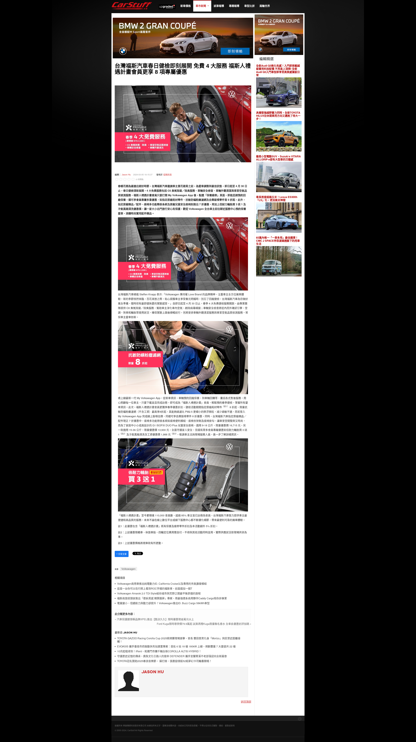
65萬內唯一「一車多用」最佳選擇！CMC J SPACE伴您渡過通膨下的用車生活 (278, 240)
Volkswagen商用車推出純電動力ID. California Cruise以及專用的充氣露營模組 (162, 583)
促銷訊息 (167, 174)
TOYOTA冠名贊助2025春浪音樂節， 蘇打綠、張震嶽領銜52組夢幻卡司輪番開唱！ (164, 661)
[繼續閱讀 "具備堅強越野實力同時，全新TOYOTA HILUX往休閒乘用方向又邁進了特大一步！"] (279, 137)
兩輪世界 (265, 6)
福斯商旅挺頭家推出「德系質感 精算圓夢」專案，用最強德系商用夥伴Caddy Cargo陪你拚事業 (172, 598)
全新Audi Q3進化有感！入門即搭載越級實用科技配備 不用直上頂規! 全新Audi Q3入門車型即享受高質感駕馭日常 (278, 70)
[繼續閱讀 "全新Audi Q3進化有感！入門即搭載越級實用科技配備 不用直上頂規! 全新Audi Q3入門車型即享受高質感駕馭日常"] (279, 93)
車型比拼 (249, 6)
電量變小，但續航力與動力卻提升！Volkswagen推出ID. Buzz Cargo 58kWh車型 (163, 603)
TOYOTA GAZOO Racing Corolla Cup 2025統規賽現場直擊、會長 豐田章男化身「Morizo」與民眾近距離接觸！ (178, 640)
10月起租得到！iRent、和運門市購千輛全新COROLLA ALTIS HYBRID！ (159, 651)
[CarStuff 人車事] (131, 1)
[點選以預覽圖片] (183, 123)
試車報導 (219, 6)
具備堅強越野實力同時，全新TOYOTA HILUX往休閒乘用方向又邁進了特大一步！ (278, 115)
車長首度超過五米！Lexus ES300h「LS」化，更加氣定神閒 (276, 198)
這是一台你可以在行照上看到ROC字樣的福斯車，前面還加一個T (154, 588)
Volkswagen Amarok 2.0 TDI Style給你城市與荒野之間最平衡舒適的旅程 (159, 593)
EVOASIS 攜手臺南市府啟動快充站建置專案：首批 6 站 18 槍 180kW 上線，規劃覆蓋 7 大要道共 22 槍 (176, 646)
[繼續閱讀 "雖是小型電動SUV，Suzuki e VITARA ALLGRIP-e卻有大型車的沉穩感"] (279, 177)
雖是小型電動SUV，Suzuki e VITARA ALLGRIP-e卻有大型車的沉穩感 (278, 158)
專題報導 (234, 6)
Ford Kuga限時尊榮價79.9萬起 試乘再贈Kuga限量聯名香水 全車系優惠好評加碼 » (204, 624)
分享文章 (122, 553)
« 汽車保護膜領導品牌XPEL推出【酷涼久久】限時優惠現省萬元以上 (154, 619)
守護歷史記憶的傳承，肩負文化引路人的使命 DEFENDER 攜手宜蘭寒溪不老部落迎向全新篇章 (172, 656)
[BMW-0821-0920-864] (183, 37)
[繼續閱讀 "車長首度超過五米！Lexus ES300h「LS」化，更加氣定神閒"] (279, 218)
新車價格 (185, 6)
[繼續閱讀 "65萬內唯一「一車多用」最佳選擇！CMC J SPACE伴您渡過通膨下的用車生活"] (279, 262)
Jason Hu (126, 174)
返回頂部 (246, 701)
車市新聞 (201, 6)
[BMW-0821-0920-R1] (279, 34)
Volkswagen (128, 569)
